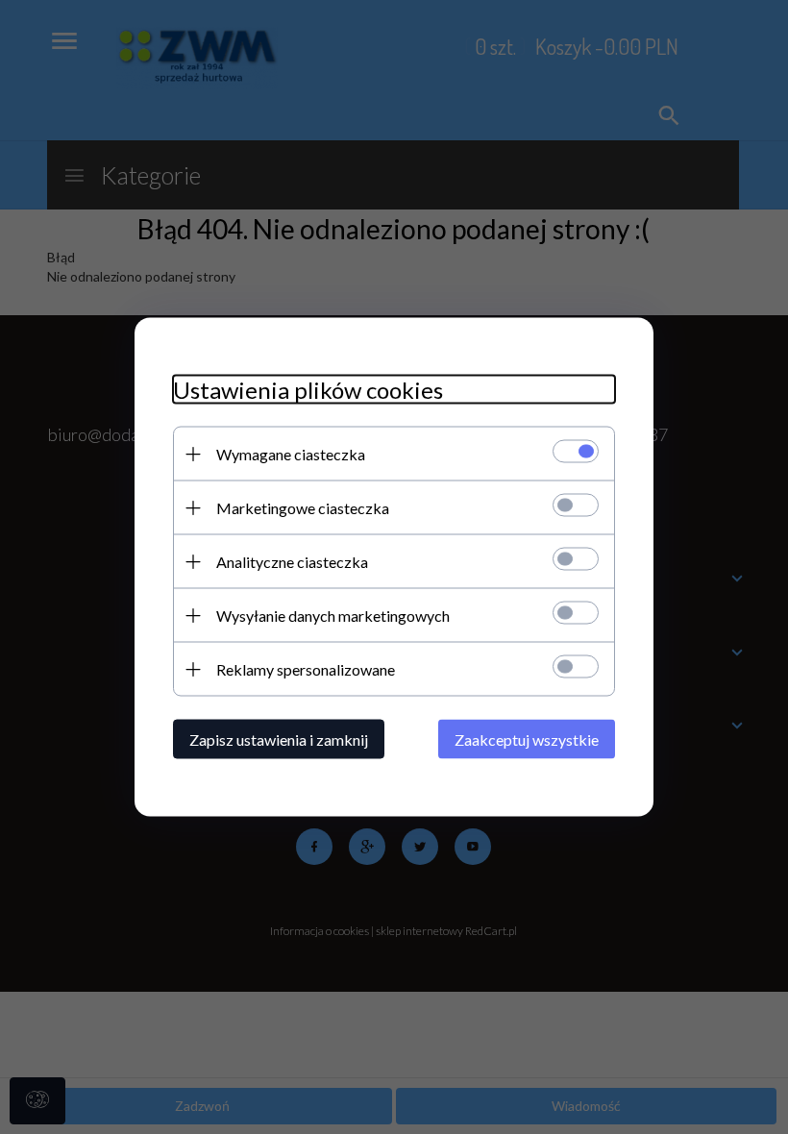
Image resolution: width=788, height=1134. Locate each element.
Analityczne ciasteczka (292, 562)
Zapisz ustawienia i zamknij (278, 739)
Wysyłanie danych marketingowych (333, 615)
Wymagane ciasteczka (290, 454)
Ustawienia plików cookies (308, 390)
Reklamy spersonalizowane (305, 669)
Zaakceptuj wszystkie (527, 739)
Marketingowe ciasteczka (302, 508)
